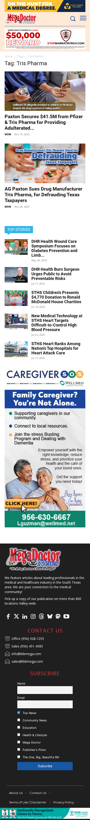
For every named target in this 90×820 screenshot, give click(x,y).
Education (29, 727)
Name (21, 683)
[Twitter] (16, 616)
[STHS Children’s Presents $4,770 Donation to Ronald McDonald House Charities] (16, 298)
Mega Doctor (31, 742)
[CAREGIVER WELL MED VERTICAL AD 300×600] (45, 446)
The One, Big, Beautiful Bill (40, 757)
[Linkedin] (24, 616)
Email (21, 697)
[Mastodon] (57, 616)
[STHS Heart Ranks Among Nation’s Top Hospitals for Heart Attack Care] (16, 349)
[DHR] (45, 818)
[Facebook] (8, 616)
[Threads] (41, 616)
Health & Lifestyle (34, 735)
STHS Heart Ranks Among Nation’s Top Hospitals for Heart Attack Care (55, 348)
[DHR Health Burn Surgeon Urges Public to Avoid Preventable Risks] (16, 275)
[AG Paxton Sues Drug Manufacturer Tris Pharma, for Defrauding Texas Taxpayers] (45, 163)
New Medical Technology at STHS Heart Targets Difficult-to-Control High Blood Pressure (56, 322)
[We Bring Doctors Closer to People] (33, 559)
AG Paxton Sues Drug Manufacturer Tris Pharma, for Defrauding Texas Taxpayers (43, 194)
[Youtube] (66, 616)
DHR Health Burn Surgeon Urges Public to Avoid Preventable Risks (55, 274)
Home (9, 56)
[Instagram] (33, 616)
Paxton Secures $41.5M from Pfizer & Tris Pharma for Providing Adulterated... (44, 122)
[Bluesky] (49, 616)
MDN (8, 134)
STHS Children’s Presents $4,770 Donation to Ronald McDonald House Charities (56, 297)
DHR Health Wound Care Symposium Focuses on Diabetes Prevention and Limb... (54, 248)
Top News (29, 713)
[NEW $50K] (45, 39)
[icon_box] (24, 639)
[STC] (45, 6)
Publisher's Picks (34, 750)
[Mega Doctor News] (21, 19)
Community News (34, 720)
